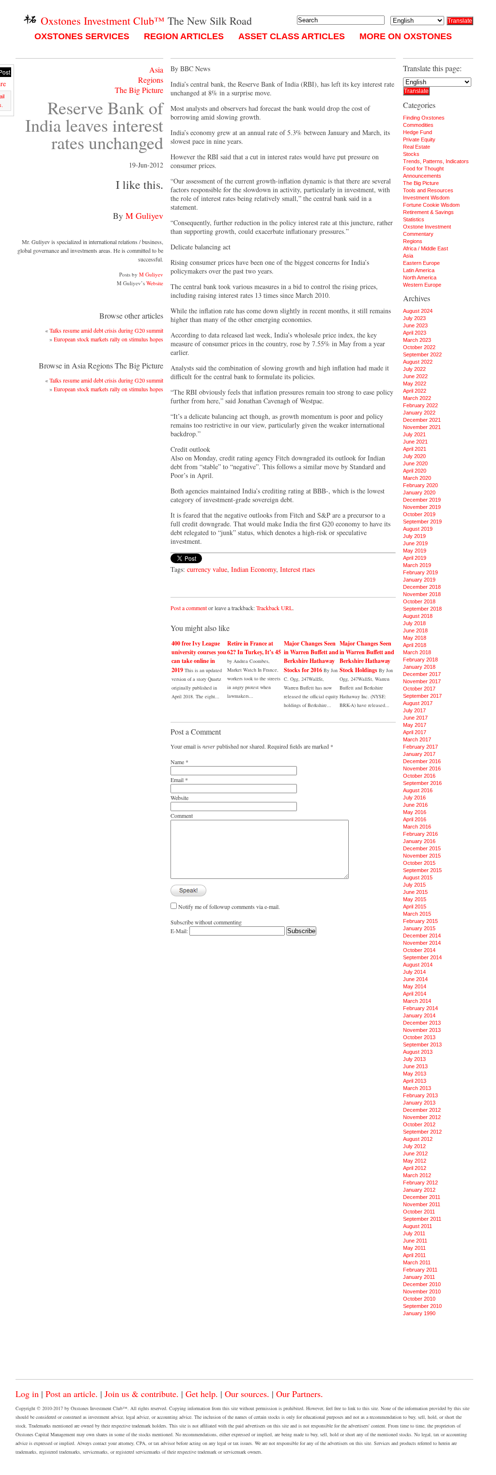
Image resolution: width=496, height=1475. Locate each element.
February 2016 (420, 834)
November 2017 (422, 681)
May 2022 (414, 383)
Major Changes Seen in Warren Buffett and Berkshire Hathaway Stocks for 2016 (311, 656)
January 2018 (419, 667)
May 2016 (414, 812)
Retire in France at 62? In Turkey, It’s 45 (254, 647)
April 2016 (414, 819)
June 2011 (415, 1241)
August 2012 (418, 1139)
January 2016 (419, 841)
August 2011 (417, 1226)
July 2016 (414, 797)
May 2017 (414, 725)
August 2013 (418, 1052)
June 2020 (415, 463)
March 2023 (417, 340)
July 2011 (414, 1233)
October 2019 (419, 514)
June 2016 (415, 805)
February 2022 (420, 405)
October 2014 (419, 950)
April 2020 (414, 471)
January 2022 (419, 412)
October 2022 (419, 347)
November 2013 (422, 1030)
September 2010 (422, 1306)
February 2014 (420, 1008)
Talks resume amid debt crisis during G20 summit (106, 330)
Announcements (422, 176)
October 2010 (419, 1299)
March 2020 (417, 478)
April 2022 (414, 391)
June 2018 (415, 630)
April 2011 (414, 1255)
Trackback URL (274, 608)
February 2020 (420, 485)
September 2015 (422, 870)
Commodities (418, 125)
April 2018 (414, 645)
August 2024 (418, 311)
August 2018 (418, 616)
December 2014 (422, 935)
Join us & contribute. (142, 1393)
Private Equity (419, 139)
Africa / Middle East (425, 248)
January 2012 (419, 1190)
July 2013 (414, 1059)
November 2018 (422, 594)
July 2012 (414, 1146)
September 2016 (422, 783)
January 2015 (419, 928)
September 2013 (422, 1044)
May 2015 (414, 899)
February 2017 (420, 747)
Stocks (411, 154)
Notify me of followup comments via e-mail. (229, 906)
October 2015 (419, 863)
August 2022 (418, 362)
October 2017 (419, 688)
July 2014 (414, 972)
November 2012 (422, 1117)
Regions (150, 80)
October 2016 (419, 776)
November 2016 (422, 768)
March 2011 (417, 1262)
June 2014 (415, 979)
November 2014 (422, 943)
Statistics (413, 219)
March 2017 (417, 739)
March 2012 (417, 1175)
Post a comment (188, 608)
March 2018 (417, 652)
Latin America (418, 270)
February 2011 (420, 1270)
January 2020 (419, 492)
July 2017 (414, 710)
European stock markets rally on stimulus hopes (108, 339)
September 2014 (422, 957)
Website (154, 283)
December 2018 (422, 587)
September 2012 (422, 1132)
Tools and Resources (428, 190)
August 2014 (418, 965)
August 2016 (418, 790)
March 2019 (417, 565)
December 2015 (422, 848)
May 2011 (414, 1248)
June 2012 (415, 1153)
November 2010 (422, 1291)
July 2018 (414, 623)
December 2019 (422, 500)
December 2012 (422, 1110)
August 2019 (418, 529)
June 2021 (415, 442)
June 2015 (415, 892)
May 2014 (414, 986)
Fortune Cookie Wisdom (431, 205)
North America (419, 277)
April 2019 (414, 558)
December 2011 (421, 1197)
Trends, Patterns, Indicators (436, 161)
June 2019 (415, 543)
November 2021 (422, 427)
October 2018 (419, 601)
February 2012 (420, 1182)
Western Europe (422, 285)
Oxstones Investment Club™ (101, 21)
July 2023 (414, 318)
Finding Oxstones (424, 118)
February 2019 (420, 572)
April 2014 (414, 994)
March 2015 (417, 914)
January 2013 (419, 1103)
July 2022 (414, 369)
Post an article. (72, 1393)
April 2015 (414, 906)
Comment (181, 815)
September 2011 (422, 1219)
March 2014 (417, 1001)
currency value (207, 569)
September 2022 (422, 354)
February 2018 (420, 659)
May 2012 (414, 1161)
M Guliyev (144, 215)
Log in (27, 1393)
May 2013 (414, 1073)
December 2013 (422, 1023)
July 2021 (414, 434)
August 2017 (418, 703)
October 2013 (419, 1037)
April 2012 (414, 1168)
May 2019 (414, 550)
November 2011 (421, 1204)
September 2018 (422, 609)
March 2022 (417, 398)
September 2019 (422, 521)
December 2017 (422, 674)
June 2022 (415, 376)
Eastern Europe (421, 263)
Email (177, 780)
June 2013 (415, 1066)
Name (177, 762)
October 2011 (419, 1211)
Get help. (202, 1393)
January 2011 (419, 1277)
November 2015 (422, 856)
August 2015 (418, 877)
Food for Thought (423, 168)
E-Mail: (179, 931)
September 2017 (422, 696)
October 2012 (419, 1124)
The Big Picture (139, 90)
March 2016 (417, 827)
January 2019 (419, 580)
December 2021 (422, 420)
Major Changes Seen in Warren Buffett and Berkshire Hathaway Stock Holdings (367, 656)
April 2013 (414, 1081)
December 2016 (422, 761)
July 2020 (414, 456)
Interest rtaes (297, 569)
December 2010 (422, 1284)
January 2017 (419, 754)
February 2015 (420, 921)
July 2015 (414, 885)
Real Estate (416, 147)
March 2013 (417, 1088)
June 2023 (415, 325)
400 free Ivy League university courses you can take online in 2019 (198, 656)
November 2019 (422, 507)
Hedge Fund (417, 132)
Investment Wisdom (426, 197)
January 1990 (419, 1313)
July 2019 (414, 536)
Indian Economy (253, 569)
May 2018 (414, 638)
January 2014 (419, 1015)
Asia (156, 69)
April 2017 (414, 732)
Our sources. (247, 1393)
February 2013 (420, 1095)
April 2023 (414, 333)
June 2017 (415, 718)
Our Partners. (299, 1393)
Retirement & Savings (428, 212)
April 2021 (414, 449)
